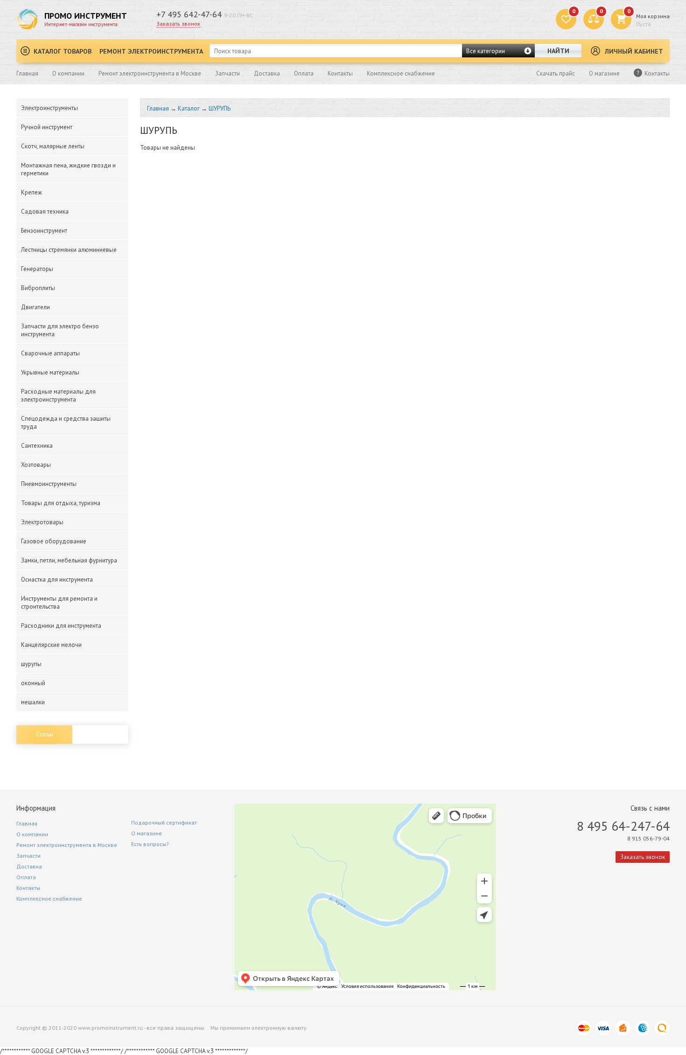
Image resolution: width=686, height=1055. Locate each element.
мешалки (33, 702)
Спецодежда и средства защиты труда (66, 422)
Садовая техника (45, 211)
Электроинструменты (49, 108)
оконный (33, 683)
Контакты (340, 73)
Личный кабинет (634, 51)
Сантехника (37, 446)
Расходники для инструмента (61, 626)
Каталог (189, 108)
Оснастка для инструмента (57, 579)
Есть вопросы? (150, 843)
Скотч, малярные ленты (52, 146)
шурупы (31, 664)
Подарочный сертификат (164, 822)
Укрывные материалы (50, 372)
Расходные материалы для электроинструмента (58, 395)
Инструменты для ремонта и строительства (59, 603)
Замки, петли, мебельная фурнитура (69, 560)
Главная (27, 73)
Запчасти (227, 73)
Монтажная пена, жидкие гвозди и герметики (68, 169)
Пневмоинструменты (49, 484)
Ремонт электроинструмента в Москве (149, 73)
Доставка (267, 73)
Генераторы (37, 269)
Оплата (304, 73)
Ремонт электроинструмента (151, 51)
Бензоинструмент (44, 231)
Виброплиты (38, 288)
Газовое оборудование (53, 541)
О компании (68, 73)
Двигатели (35, 307)
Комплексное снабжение (401, 73)
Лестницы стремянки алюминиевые (69, 250)
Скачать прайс (555, 73)
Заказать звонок (178, 23)
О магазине (604, 73)
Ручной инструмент (46, 127)
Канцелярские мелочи (51, 645)
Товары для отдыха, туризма (60, 503)
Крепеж (31, 192)
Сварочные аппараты (50, 353)
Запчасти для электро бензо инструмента (60, 330)
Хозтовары (36, 465)
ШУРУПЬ (220, 108)
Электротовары (42, 522)
